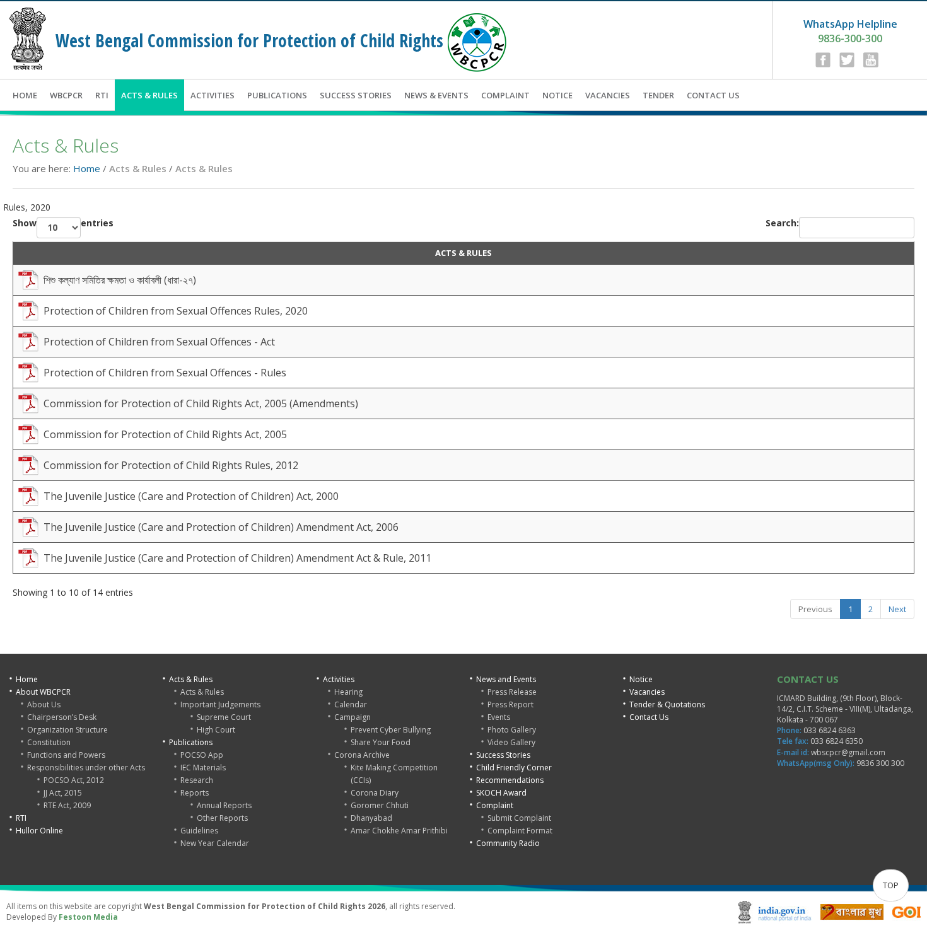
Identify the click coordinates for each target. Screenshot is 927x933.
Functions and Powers (66, 755)
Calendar (350, 704)
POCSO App (201, 755)
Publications (277, 95)
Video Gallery (511, 742)
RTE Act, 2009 (67, 805)
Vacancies (607, 95)
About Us (44, 704)
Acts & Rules (149, 95)
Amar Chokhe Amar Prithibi (399, 830)
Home (86, 168)
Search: (782, 223)
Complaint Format (519, 830)
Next (897, 609)
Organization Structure (67, 729)
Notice (557, 95)
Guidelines (199, 830)
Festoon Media (88, 917)
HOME (25, 95)
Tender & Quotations (667, 704)
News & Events (436, 95)
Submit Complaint (519, 818)
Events (498, 717)
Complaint (505, 95)
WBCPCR (66, 95)
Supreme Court (224, 717)
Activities (212, 95)
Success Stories (356, 95)
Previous (815, 609)
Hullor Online (39, 830)
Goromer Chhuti (380, 805)
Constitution (49, 742)
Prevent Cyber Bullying (391, 729)
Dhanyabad (371, 818)
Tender (658, 95)
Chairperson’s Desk (61, 717)
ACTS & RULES (463, 252)
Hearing (348, 692)
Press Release (512, 692)
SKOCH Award (501, 792)
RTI (101, 95)
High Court (216, 729)
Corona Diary (375, 792)
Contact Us (713, 95)
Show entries (63, 223)
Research (196, 780)
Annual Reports (224, 805)
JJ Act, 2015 (63, 792)
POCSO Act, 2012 (74, 780)
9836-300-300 (850, 31)
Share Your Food (381, 742)
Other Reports (222, 818)
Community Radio (508, 843)
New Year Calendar (214, 843)
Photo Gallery (511, 729)
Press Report (510, 704)
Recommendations (510, 780)
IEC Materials (203, 767)
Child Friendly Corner (514, 767)
